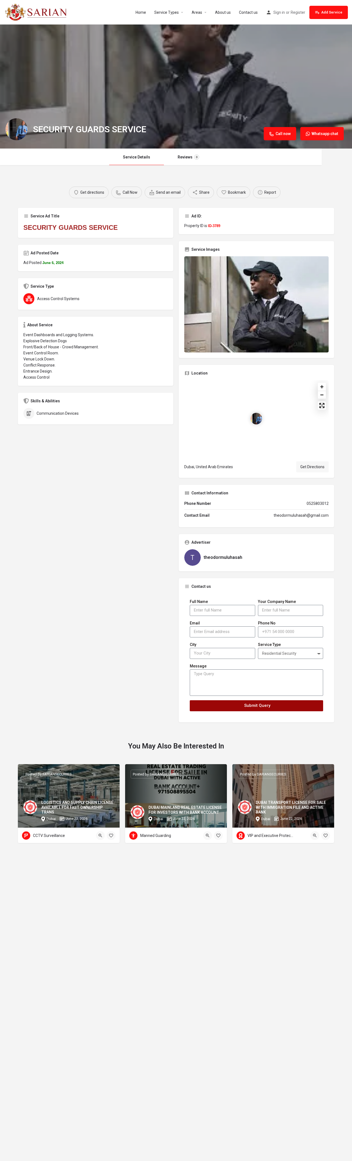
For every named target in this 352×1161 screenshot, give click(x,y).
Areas (197, 12)
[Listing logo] (17, 129)
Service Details (136, 157)
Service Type (269, 644)
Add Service (331, 12)
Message (198, 666)
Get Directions (312, 467)
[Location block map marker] (256, 418)
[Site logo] (37, 12)
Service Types (166, 12)
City (193, 644)
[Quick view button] (100, 835)
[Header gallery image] (176, 87)
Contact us (248, 12)
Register (298, 12)
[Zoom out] (322, 395)
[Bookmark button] (111, 835)
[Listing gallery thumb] (256, 304)
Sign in (279, 12)
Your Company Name (277, 601)
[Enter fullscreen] (322, 406)
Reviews (187, 157)
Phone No (267, 623)
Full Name (199, 601)
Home (141, 12)
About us (223, 12)
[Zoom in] (322, 387)
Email (195, 623)
